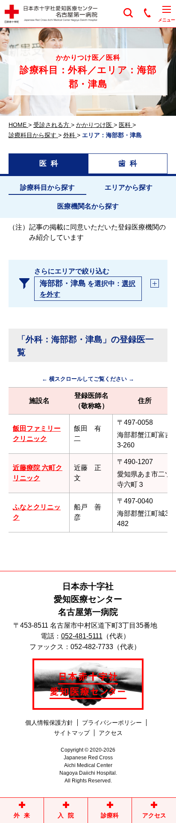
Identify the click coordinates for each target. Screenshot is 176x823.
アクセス (111, 733)
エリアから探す (129, 187)
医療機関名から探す (88, 206)
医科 (50, 163)
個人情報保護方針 (49, 723)
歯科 (129, 163)
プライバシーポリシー (112, 723)
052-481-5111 (82, 636)
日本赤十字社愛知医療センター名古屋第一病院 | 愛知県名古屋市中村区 (60, 14)
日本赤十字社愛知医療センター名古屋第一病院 (88, 599)
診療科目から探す (47, 187)
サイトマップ (72, 733)
